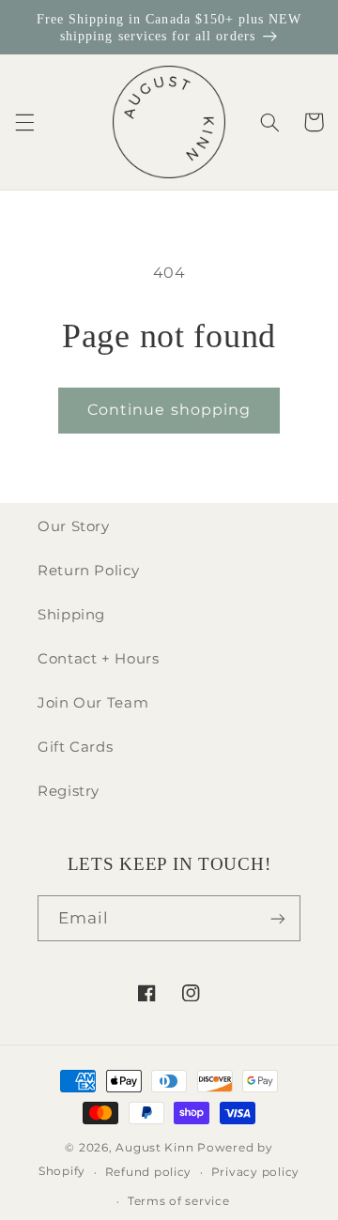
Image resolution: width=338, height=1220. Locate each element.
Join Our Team (93, 702)
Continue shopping (169, 410)
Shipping (71, 614)
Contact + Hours (98, 658)
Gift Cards (75, 747)
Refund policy (148, 1172)
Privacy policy (255, 1172)
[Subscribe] (278, 918)
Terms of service (179, 1201)
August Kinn (154, 1147)
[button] (24, 122)
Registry (69, 791)
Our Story (74, 526)
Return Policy (88, 570)
